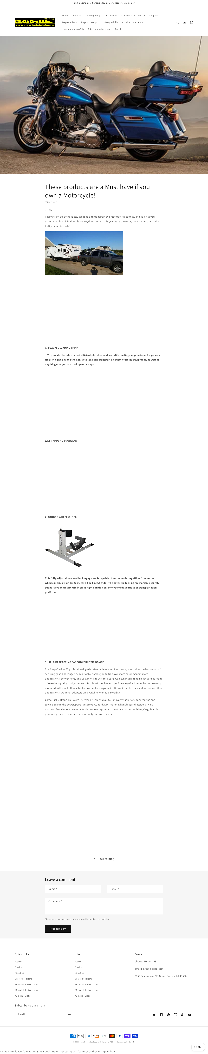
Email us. (19, 967)
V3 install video (23, 995)
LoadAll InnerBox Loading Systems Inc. (95, 1042)
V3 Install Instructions (26, 984)
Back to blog (106, 859)
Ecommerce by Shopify (126, 1042)
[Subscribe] (69, 1014)
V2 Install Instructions (26, 990)
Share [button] (52, 209)
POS (111, 1042)
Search (18, 961)
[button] (177, 22)
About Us (19, 972)
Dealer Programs (23, 978)
